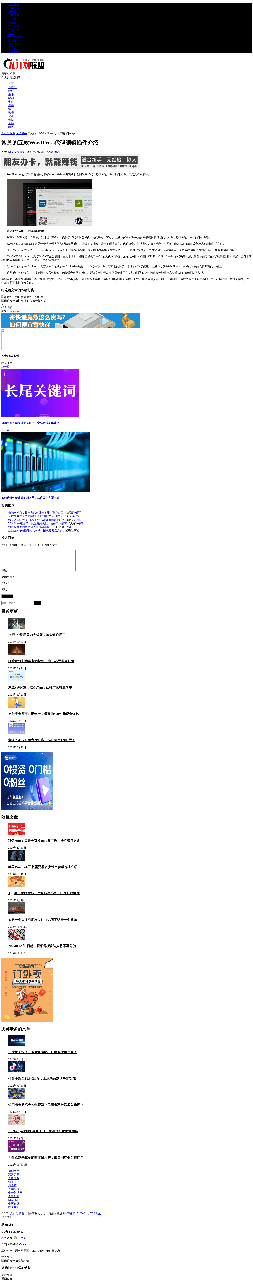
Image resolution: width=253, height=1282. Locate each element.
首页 (11, 83)
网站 (4, 589)
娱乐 (11, 94)
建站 (11, 119)
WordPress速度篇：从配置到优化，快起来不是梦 (37, 523)
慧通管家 (13, 26)
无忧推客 (13, 15)
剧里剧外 (13, 51)
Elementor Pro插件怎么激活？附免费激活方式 (35, 530)
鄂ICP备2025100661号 (76, 1213)
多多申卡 (13, 29)
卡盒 (11, 33)
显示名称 (7, 576)
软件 (11, 90)
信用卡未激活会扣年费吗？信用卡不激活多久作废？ (45, 1105)
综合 (11, 108)
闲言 (11, 127)
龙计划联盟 (8, 133)
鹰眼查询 (13, 40)
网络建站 (21, 133)
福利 (11, 98)
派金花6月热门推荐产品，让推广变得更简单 (40, 687)
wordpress (13, 311)
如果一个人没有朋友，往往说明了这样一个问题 (42, 919)
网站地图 (13, 1199)
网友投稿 (14, 151)
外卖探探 (13, 8)
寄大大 (12, 47)
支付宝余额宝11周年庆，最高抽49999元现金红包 (43, 714)
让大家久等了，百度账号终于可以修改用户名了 (42, 1052)
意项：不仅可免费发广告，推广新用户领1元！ (41, 740)
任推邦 (12, 18)
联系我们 (13, 1207)
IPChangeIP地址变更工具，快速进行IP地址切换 (43, 1131)
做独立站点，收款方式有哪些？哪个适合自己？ (37, 512)
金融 (11, 123)
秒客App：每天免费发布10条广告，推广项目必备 (44, 840)
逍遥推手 (13, 44)
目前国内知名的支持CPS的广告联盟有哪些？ (35, 516)
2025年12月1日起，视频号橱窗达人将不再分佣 (42, 946)
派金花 (12, 11)
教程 (11, 112)
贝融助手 (13, 4)
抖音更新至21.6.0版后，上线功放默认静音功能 (42, 1078)
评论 (5, 570)
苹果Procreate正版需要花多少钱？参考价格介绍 (42, 867)
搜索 (37, 603)
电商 (11, 101)
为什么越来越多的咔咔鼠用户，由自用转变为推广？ (45, 1157)
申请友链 (13, 1203)
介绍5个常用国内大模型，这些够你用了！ (38, 635)
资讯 (11, 116)
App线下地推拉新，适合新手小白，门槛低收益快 (44, 893)
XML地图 (96, 1213)
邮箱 (5, 583)
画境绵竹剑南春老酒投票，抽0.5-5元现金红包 (41, 661)
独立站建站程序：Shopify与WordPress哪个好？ (36, 519)
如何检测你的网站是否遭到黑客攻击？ (31, 527)
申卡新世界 (15, 36)
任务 (11, 105)
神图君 (12, 22)
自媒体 (12, 87)
